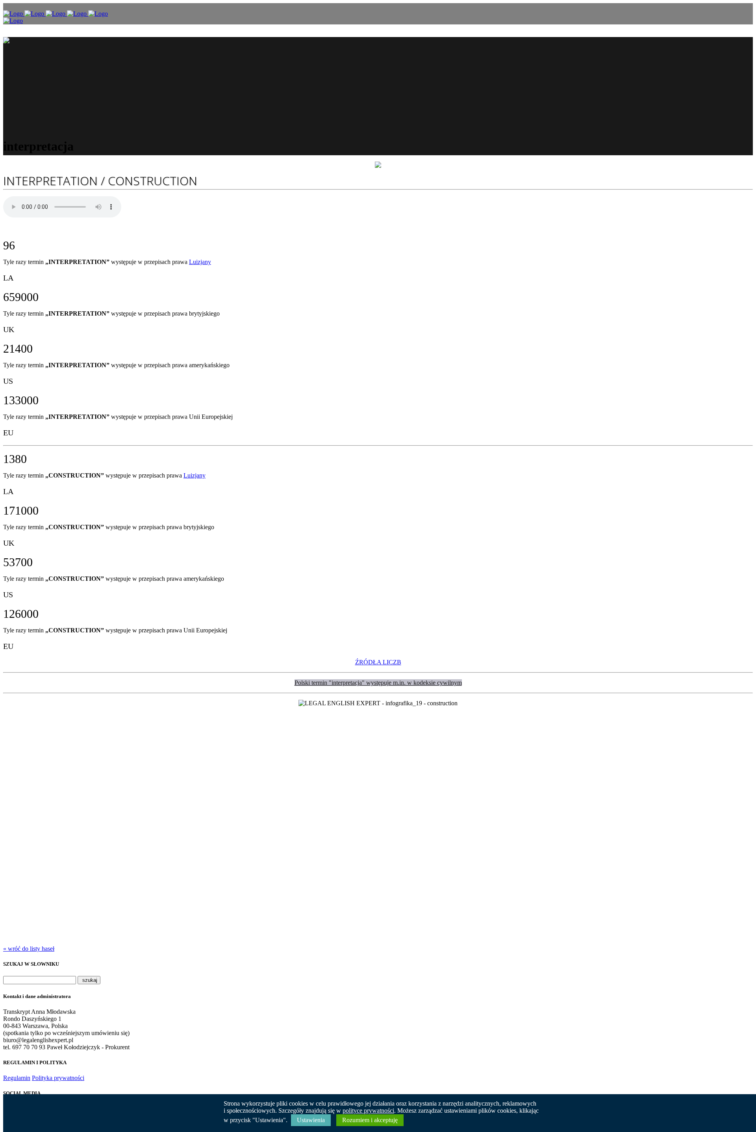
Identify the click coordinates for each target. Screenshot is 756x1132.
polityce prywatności (368, 1110)
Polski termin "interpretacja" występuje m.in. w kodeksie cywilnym (378, 682)
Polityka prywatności (58, 1077)
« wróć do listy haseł (28, 948)
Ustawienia (311, 1120)
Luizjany (200, 261)
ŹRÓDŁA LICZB (378, 662)
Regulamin (16, 1077)
